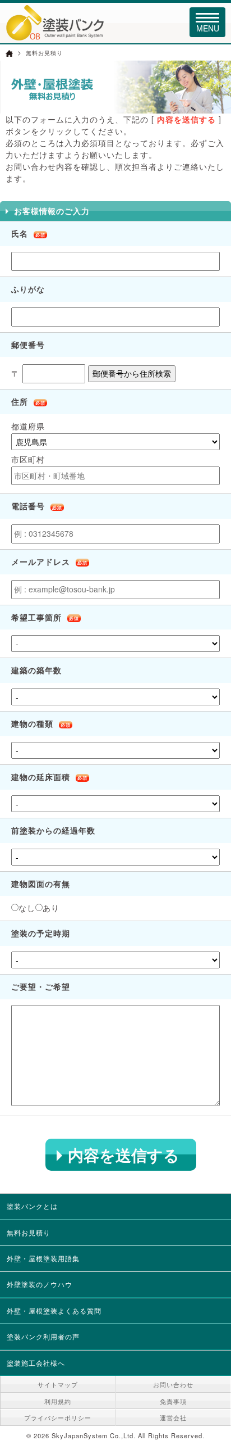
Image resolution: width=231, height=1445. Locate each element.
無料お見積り (28, 1232)
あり (51, 907)
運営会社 (173, 1417)
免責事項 (173, 1401)
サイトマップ (58, 1384)
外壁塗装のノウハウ (39, 1284)
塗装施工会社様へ (36, 1362)
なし (27, 907)
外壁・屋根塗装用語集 (43, 1258)
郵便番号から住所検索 (132, 373)
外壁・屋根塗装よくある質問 (54, 1310)
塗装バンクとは (32, 1206)
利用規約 (57, 1401)
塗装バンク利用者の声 (43, 1336)
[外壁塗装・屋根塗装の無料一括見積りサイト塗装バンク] (55, 36)
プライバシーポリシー (57, 1417)
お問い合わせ (173, 1384)
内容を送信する (123, 1154)
